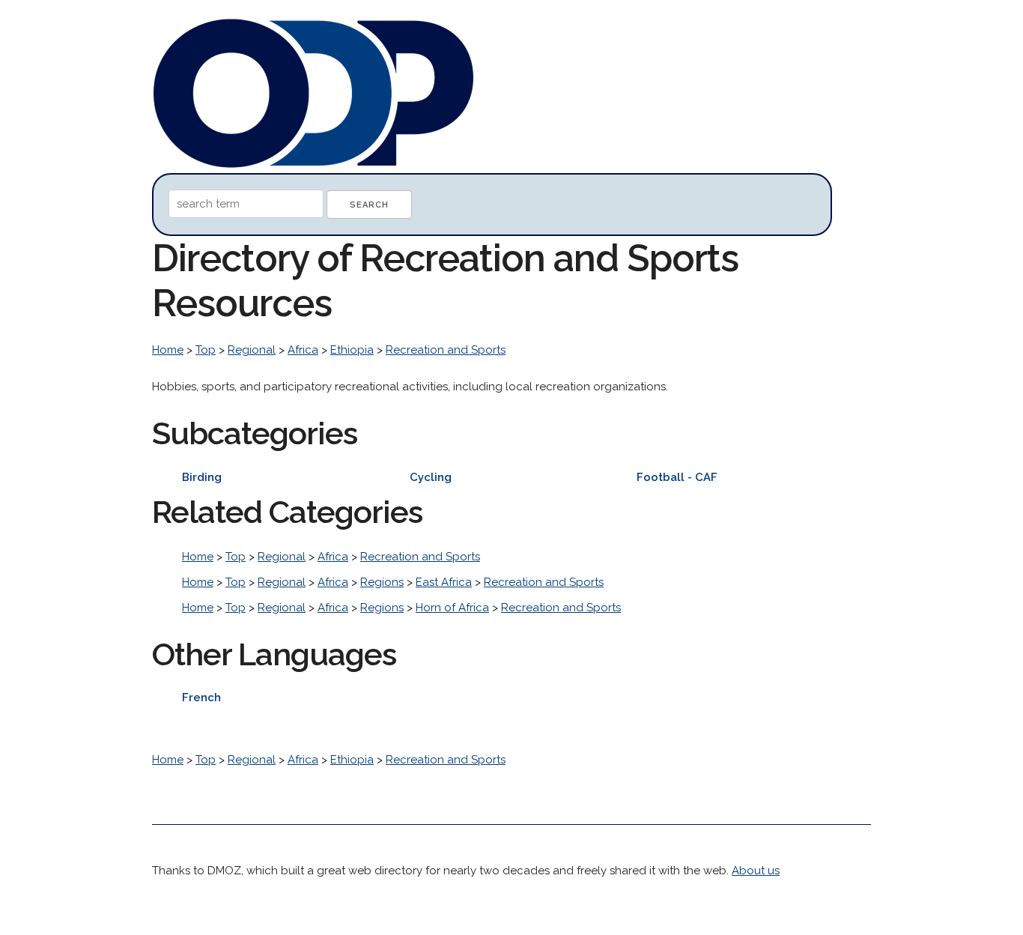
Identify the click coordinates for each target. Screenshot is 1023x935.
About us (756, 870)
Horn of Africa (452, 607)
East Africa (444, 582)
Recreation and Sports (446, 350)
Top (205, 350)
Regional (252, 350)
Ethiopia (352, 350)
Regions (382, 582)
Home (167, 350)
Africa (303, 350)
